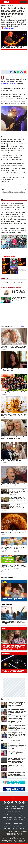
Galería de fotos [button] (8, 28)
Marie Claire (21, 806)
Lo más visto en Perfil (10, 740)
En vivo (24, 2)
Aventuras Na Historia (9, 817)
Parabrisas (20, 808)
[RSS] (20, 802)
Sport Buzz (8, 820)
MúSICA (3, 5)
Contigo (21, 815)
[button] (14, 40)
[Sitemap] (23, 802)
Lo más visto (6, 699)
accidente (10, 99)
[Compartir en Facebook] (11, 72)
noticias (14, 582)
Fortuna (7, 808)
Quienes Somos (18, 823)
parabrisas (14, 654)
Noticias (14, 806)
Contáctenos (7, 826)
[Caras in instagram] (5, 802)
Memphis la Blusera (8, 84)
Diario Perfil (7, 806)
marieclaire (14, 605)
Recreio (15, 820)
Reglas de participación (10, 828)
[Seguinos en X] (12, 802)
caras (14, 628)
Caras (15, 815)
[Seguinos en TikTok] (16, 802)
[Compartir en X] (15, 72)
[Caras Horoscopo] (14, 791)
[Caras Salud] (14, 784)
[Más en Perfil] (10, 578)
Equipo (22, 826)
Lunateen (11, 811)
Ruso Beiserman (5, 282)
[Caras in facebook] (8, 802)
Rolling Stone (21, 817)
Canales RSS (8, 823)
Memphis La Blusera (17, 282)
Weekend (13, 808)
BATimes (17, 811)
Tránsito (21, 828)
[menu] (2, 2)
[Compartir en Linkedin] (21, 72)
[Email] (25, 72)
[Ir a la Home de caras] (6, 2)
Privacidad (16, 826)
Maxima (21, 820)
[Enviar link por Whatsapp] (18, 72)
